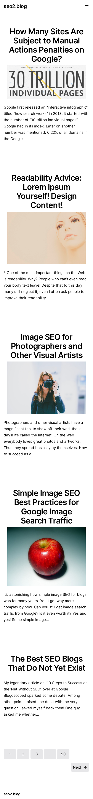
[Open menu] (86, 6)
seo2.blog (15, 6)
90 (63, 754)
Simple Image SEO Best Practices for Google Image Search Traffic (46, 507)
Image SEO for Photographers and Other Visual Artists (46, 346)
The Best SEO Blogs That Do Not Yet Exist (46, 663)
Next (80, 767)
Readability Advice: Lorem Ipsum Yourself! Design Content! (46, 191)
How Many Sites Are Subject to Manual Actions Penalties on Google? (46, 45)
